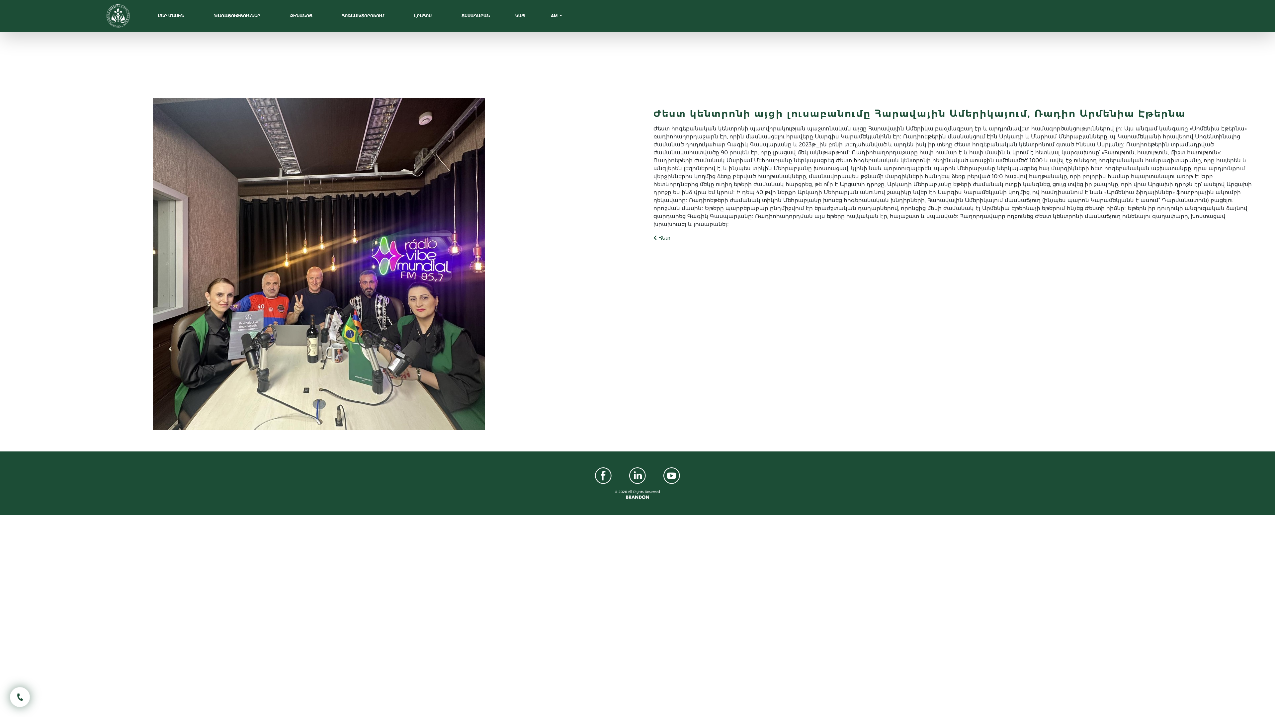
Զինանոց (302, 15)
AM (555, 15)
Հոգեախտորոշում (363, 15)
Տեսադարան (476, 15)
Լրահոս (423, 15)
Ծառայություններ (238, 15)
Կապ (520, 15)
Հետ (663, 238)
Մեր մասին (172, 15)
